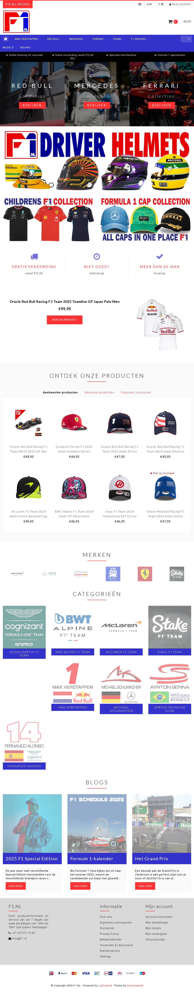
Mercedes (76, 39)
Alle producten (155, 939)
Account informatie (159, 916)
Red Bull (53, 39)
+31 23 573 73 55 (23, 932)
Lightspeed (105, 985)
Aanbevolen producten (60, 392)
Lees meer (16, 885)
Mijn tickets (153, 928)
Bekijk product (64, 319)
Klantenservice (110, 950)
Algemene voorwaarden (116, 922)
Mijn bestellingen (157, 922)
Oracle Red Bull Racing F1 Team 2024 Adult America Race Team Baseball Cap (165, 451)
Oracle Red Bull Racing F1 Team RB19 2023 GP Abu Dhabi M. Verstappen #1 (29, 451)
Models (8, 47)
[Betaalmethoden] (51, 973)
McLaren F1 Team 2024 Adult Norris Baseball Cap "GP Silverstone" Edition (29, 516)
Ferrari (98, 39)
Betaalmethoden (111, 939)
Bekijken (32, 105)
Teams (117, 39)
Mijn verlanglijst (156, 933)
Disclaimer (107, 928)
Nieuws (25, 47)
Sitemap (105, 956)
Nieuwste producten (99, 392)
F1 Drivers (138, 39)
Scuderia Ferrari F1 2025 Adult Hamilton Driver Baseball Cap (74, 451)
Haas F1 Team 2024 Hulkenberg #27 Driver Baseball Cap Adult (120, 516)
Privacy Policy (109, 933)
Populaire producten (136, 392)
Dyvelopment (135, 985)
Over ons (106, 916)
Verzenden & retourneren (116, 945)
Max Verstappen (26, 39)
